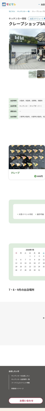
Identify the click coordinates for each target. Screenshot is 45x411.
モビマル (12, 11)
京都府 (40, 100)
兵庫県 (34, 100)
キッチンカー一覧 (23, 11)
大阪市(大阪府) (36, 116)
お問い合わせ (26, 400)
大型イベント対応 (26, 214)
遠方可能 (40, 214)
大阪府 (21, 100)
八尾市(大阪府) (24, 116)
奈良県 (28, 100)
